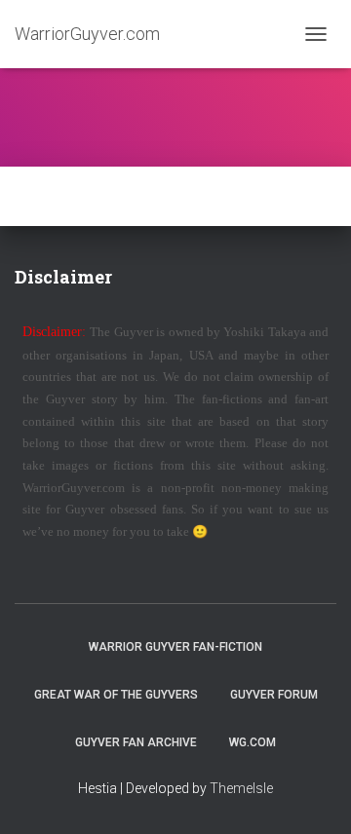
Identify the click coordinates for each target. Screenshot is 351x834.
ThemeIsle (241, 788)
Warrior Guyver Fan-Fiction (175, 647)
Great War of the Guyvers (116, 694)
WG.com (252, 742)
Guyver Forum (274, 694)
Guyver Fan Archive (136, 742)
